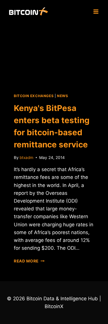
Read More (29, 261)
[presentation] (54, 54)
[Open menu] (95, 11)
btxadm (26, 157)
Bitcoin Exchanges (34, 96)
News (62, 96)
